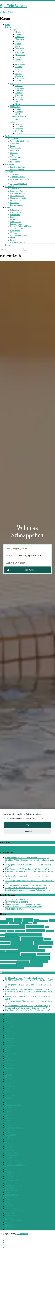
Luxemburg (20, 78)
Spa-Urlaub (10, 931)
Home (7, 24)
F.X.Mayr (14, 240)
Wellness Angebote (30, 935)
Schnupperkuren (17, 210)
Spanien (18, 57)
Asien (12, 83)
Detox (12, 238)
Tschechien (19, 37)
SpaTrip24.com (21, 1234)
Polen (17, 69)
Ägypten (18, 124)
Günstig (28, 920)
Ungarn (18, 73)
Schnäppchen (9, 927)
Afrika (12, 121)
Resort (35, 923)
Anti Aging (14, 143)
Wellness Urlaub (8, 965)
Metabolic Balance (17, 242)
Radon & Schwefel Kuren (20, 226)
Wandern (14, 152)
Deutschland (20, 32)
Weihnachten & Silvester (20, 141)
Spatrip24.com (35, 930)
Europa (13, 29)
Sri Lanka (19, 90)
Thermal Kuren (16, 228)
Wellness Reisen (10, 954)
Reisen (30, 923)
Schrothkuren (15, 221)
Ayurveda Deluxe (17, 177)
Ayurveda (9, 172)
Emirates (18, 109)
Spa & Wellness (35, 926)
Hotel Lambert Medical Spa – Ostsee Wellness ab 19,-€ (27, 890)
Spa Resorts (15, 162)
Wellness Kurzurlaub (31, 950)
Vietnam (18, 92)
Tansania (19, 133)
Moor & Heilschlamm (19, 235)
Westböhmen (19, 968)
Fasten (12, 217)
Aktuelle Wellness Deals (19, 973)
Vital (12, 155)
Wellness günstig (21, 943)
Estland (18, 80)
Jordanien (19, 111)
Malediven (19, 97)
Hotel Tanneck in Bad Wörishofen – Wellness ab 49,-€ (27, 869)
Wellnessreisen (28, 954)
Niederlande (20, 55)
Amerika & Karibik (18, 116)
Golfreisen (14, 150)
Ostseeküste (4, 923)
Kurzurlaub (9, 164)
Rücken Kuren (16, 212)
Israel (17, 114)
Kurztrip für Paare (17, 167)
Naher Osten (15, 107)
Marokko (19, 129)
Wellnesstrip (23, 961)
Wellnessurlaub (39, 961)
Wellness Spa (41, 958)
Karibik (18, 119)
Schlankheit (15, 215)
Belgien (18, 60)
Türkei (18, 34)
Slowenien (19, 53)
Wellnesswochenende (7, 968)
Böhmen (3, 921)
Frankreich (19, 62)
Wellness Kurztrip (12, 951)
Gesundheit (9, 186)
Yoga (12, 181)
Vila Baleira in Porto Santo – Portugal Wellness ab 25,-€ (27, 885)
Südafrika (19, 131)
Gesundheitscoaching (19, 200)
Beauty (13, 146)
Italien (17, 46)
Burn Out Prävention (18, 191)
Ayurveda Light (16, 174)
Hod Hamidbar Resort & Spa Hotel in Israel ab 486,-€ (27, 857)
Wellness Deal (10, 939)
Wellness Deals (32, 939)
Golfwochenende (17, 169)
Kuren (7, 207)
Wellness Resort (43, 954)
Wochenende (15, 148)
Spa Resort (20, 931)
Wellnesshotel (43, 943)
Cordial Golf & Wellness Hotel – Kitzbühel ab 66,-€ (26, 887)
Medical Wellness (17, 196)
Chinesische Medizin (18, 198)
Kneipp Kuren (16, 224)
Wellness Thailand (8, 962)
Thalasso (13, 233)
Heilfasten (14, 219)
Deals (7, 245)
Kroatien (18, 50)
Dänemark (19, 48)
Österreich (19, 39)
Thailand (19, 86)
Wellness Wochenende (29, 965)
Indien (17, 102)
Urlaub (2, 935)
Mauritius (19, 99)
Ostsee (52, 920)
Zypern (18, 43)
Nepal (17, 104)
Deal (9, 920)
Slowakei (19, 71)
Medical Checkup (17, 193)
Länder (8, 27)
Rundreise (14, 159)
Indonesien (19, 88)
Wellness (8, 136)
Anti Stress (14, 189)
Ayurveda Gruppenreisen (20, 179)
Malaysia (19, 95)
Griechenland (20, 64)
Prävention (14, 202)
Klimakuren (15, 231)
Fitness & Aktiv (16, 205)
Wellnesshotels (28, 947)
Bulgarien (19, 76)
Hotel (36, 920)
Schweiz (18, 41)
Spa (22, 926)
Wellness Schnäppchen (16, 958)
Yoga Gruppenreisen (18, 184)
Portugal (18, 67)
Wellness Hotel (9, 947)
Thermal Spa (15, 157)
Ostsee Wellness (15, 923)
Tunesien (19, 126)
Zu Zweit (14, 139)
